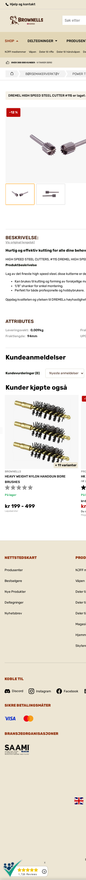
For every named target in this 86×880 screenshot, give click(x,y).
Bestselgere (13, 581)
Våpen (32, 51)
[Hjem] (10, 73)
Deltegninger (40, 41)
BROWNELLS (13, 471)
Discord (17, 691)
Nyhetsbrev (13, 613)
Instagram (43, 691)
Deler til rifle (46, 51)
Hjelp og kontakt (22, 4)
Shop (9, 41)
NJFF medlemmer (15, 51)
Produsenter (14, 570)
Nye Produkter (15, 592)
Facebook (71, 691)
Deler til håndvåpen (68, 51)
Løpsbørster (11, 511)
